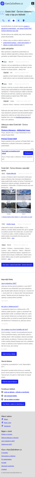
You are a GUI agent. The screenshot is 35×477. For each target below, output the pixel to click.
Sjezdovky (7, 426)
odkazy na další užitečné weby (13, 45)
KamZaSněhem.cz (11, 3)
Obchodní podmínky (7, 466)
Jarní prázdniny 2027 (8, 283)
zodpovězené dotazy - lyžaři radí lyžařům (16, 43)
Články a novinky (6, 434)
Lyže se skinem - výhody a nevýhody (16, 392)
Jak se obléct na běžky (11, 399)
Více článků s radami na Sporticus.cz (13, 404)
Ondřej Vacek (10, 224)
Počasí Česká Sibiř (9, 138)
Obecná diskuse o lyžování (9, 438)
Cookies (4, 469)
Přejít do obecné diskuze (10, 382)
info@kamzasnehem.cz (23, 117)
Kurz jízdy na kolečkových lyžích (11, 152)
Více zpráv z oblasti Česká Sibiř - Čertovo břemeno (17, 265)
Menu (33, 3)
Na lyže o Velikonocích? (9, 306)
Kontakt (3, 463)
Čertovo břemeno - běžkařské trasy (15, 130)
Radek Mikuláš (11, 173)
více (11, 188)
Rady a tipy (7, 423)
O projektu (4, 453)
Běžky (6, 419)
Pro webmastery (6, 459)
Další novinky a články (9, 354)
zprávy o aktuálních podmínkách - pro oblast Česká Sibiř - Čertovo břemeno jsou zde (16, 28)
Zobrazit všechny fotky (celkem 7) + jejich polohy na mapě (16, 217)
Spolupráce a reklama (8, 456)
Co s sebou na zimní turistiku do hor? (14, 329)
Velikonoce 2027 (6, 444)
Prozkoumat (28, 153)
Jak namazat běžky (10, 396)
